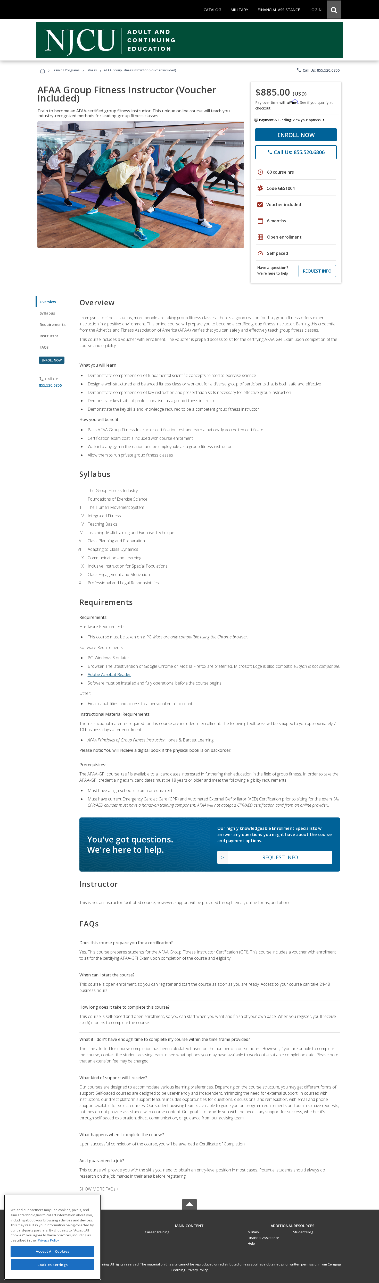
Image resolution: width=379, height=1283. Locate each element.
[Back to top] (189, 1224)
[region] (52, 1237)
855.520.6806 (50, 385)
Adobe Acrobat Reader (109, 674)
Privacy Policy (197, 1270)
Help (251, 1243)
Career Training (157, 1232)
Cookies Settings (52, 1264)
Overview (48, 301)
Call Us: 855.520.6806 (318, 70)
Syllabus (47, 313)
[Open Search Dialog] (334, 10)
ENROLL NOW (296, 135)
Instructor (49, 335)
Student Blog (303, 1232)
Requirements (52, 324)
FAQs (44, 347)
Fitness (92, 70)
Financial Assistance (263, 1237)
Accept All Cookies (52, 1251)
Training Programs (65, 70)
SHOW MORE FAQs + (99, 1189)
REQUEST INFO (317, 271)
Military (253, 1232)
